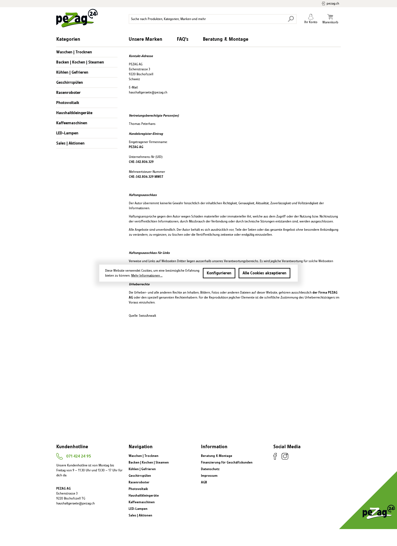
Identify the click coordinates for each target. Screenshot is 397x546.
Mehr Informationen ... (147, 275)
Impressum (209, 475)
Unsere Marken (145, 39)
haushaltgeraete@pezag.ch (148, 92)
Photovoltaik (67, 103)
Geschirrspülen (69, 82)
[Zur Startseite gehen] (76, 18)
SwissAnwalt (147, 315)
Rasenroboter (68, 93)
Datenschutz (210, 469)
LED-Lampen (67, 133)
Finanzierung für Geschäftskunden (226, 462)
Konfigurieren (219, 273)
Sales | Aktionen (70, 143)
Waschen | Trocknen (74, 52)
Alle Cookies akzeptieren (264, 273)
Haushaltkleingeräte (74, 113)
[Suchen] (291, 19)
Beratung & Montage (225, 39)
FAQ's (182, 39)
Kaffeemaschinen (71, 123)
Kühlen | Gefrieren (72, 72)
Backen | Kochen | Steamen (80, 62)
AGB (204, 482)
